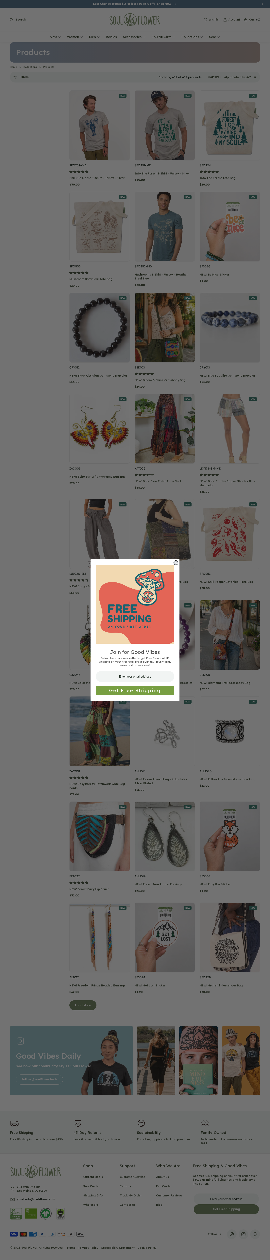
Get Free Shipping (135, 690)
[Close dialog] (176, 563)
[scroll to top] (263, 1253)
